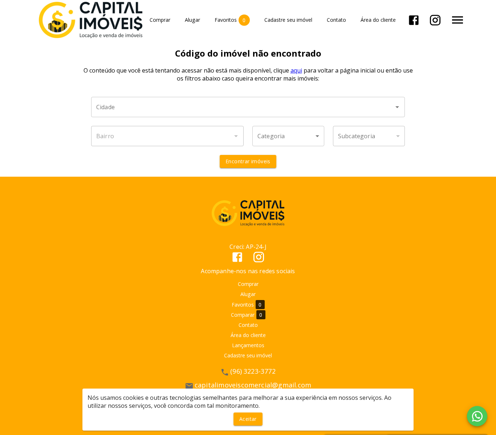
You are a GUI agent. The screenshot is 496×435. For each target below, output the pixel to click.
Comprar (160, 20)
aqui (296, 70)
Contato (336, 20)
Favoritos (230, 20)
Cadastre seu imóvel (288, 20)
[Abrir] (397, 107)
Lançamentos (248, 345)
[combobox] (248, 107)
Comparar (247, 315)
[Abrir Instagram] (435, 20)
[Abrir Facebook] (413, 20)
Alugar (192, 20)
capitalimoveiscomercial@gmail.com (253, 385)
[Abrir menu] (457, 20)
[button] (288, 136)
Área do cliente (378, 20)
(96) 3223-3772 (253, 371)
